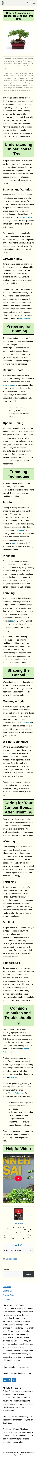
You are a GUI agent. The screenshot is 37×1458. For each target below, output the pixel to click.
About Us (7, 1287)
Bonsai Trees (11, 1259)
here (27, 90)
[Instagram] (21, 1245)
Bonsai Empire (26, 217)
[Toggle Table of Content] (30, 1250)
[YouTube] (5, 1380)
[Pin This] (19, 1211)
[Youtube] (16, 1245)
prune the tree (26, 723)
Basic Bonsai (24, 318)
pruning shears (9, 385)
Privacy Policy (9, 1295)
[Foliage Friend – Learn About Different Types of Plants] (3, 3)
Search (6, 1270)
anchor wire (8, 753)
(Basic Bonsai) (15, 1077)
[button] (28, 3)
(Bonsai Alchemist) (16, 1093)
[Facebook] (18, 1245)
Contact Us (7, 1291)
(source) (21, 530)
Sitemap (6, 1299)
